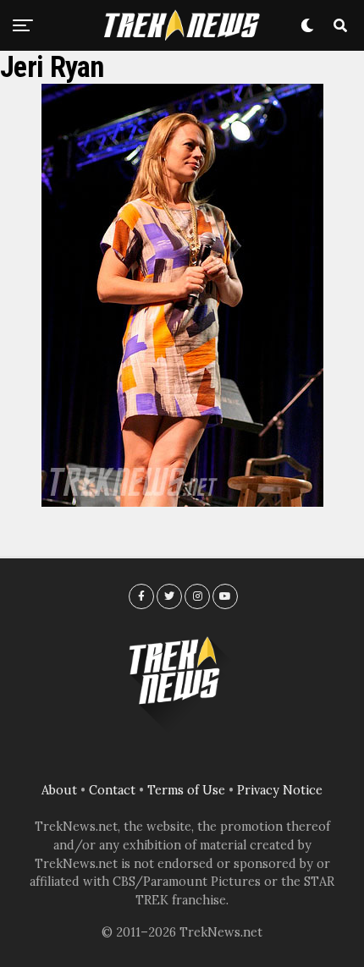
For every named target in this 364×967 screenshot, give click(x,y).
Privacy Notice (280, 790)
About (59, 790)
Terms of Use (186, 790)
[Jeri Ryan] (182, 501)
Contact (112, 790)
